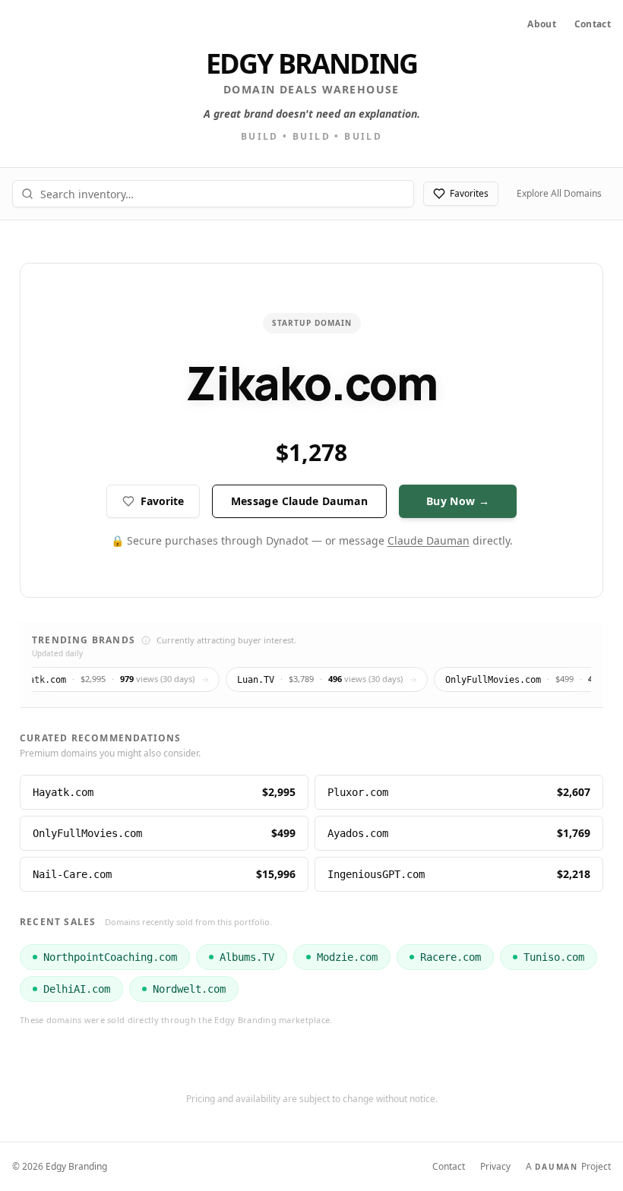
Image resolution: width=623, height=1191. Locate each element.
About (541, 24)
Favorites (469, 193)
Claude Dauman (428, 540)
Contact (592, 24)
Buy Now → (457, 501)
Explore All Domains (559, 193)
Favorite (162, 501)
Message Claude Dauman (299, 501)
